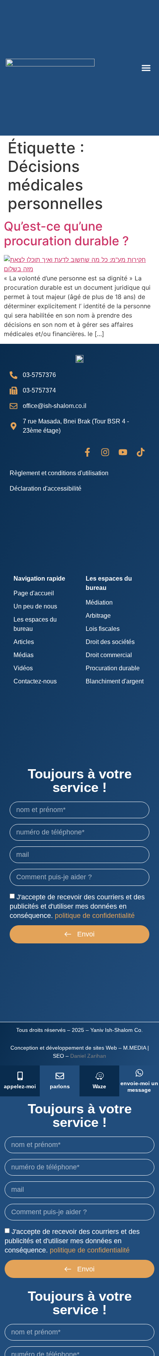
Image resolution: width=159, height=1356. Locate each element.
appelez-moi (20, 1086)
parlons (60, 1086)
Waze (99, 1086)
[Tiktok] (140, 452)
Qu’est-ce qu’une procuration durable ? (66, 233)
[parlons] (60, 1076)
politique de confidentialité (95, 915)
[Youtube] (123, 452)
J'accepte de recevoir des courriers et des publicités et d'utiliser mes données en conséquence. (77, 906)
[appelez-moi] (20, 1076)
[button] (146, 68)
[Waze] (99, 1076)
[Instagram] (105, 452)
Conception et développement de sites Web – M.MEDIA (78, 1048)
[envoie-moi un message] (139, 1073)
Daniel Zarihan (88, 1056)
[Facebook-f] (87, 452)
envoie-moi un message (139, 1086)
